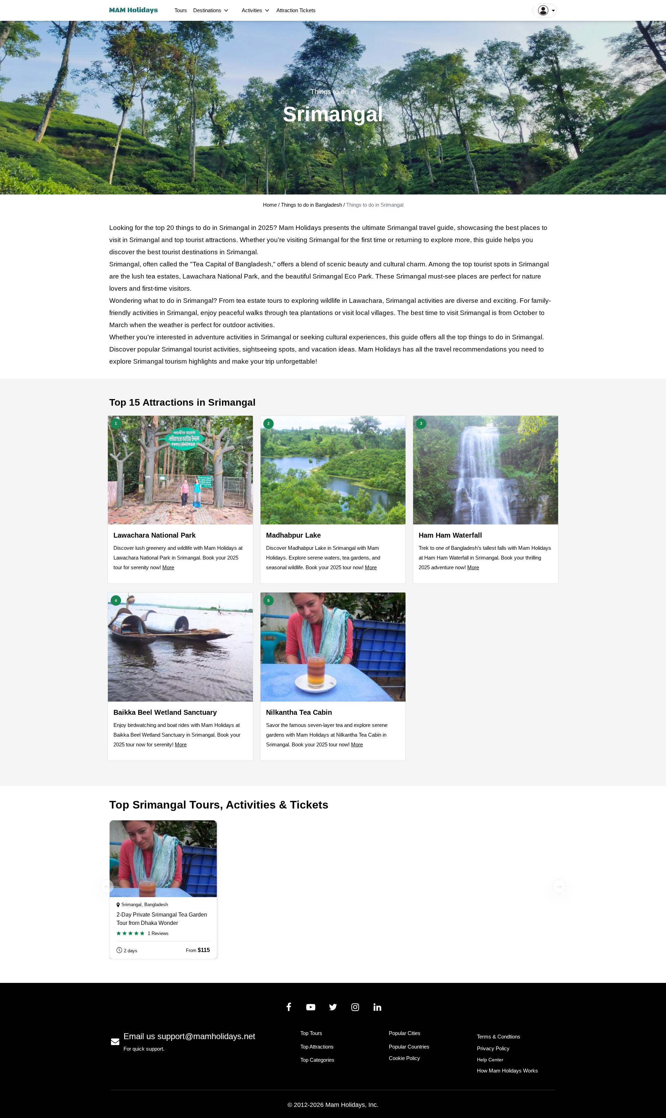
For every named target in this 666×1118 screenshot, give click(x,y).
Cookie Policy (404, 1058)
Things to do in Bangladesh (312, 205)
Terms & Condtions (498, 1037)
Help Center (490, 1059)
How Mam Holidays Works (507, 1071)
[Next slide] (559, 886)
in (214, 227)
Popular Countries (409, 1047)
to (541, 349)
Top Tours (311, 1033)
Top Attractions (317, 1047)
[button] (544, 10)
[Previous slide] (107, 886)
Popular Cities (404, 1033)
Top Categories (317, 1060)
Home (270, 205)
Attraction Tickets (296, 10)
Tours (180, 10)
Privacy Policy (493, 1048)
